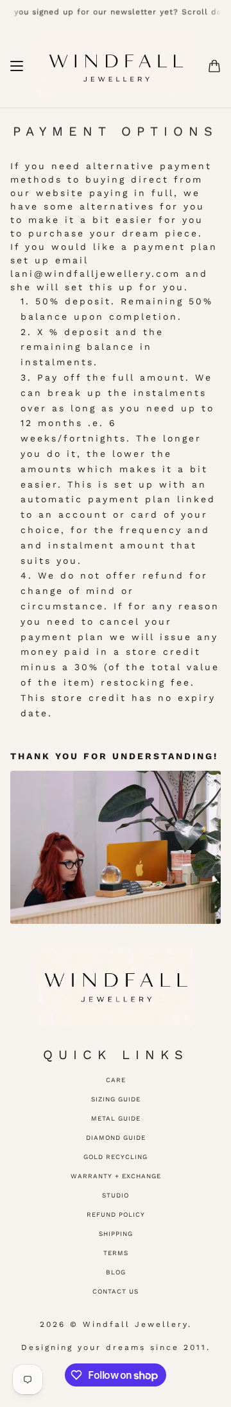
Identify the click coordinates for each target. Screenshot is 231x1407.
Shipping (116, 1233)
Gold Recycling (115, 1156)
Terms (115, 1252)
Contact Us (115, 1291)
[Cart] (214, 66)
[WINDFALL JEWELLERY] (116, 66)
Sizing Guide (116, 1099)
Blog (116, 1272)
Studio (115, 1195)
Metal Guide (116, 1118)
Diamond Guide (116, 1137)
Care (116, 1079)
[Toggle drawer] (16, 66)
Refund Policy (116, 1214)
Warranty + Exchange (116, 1176)
